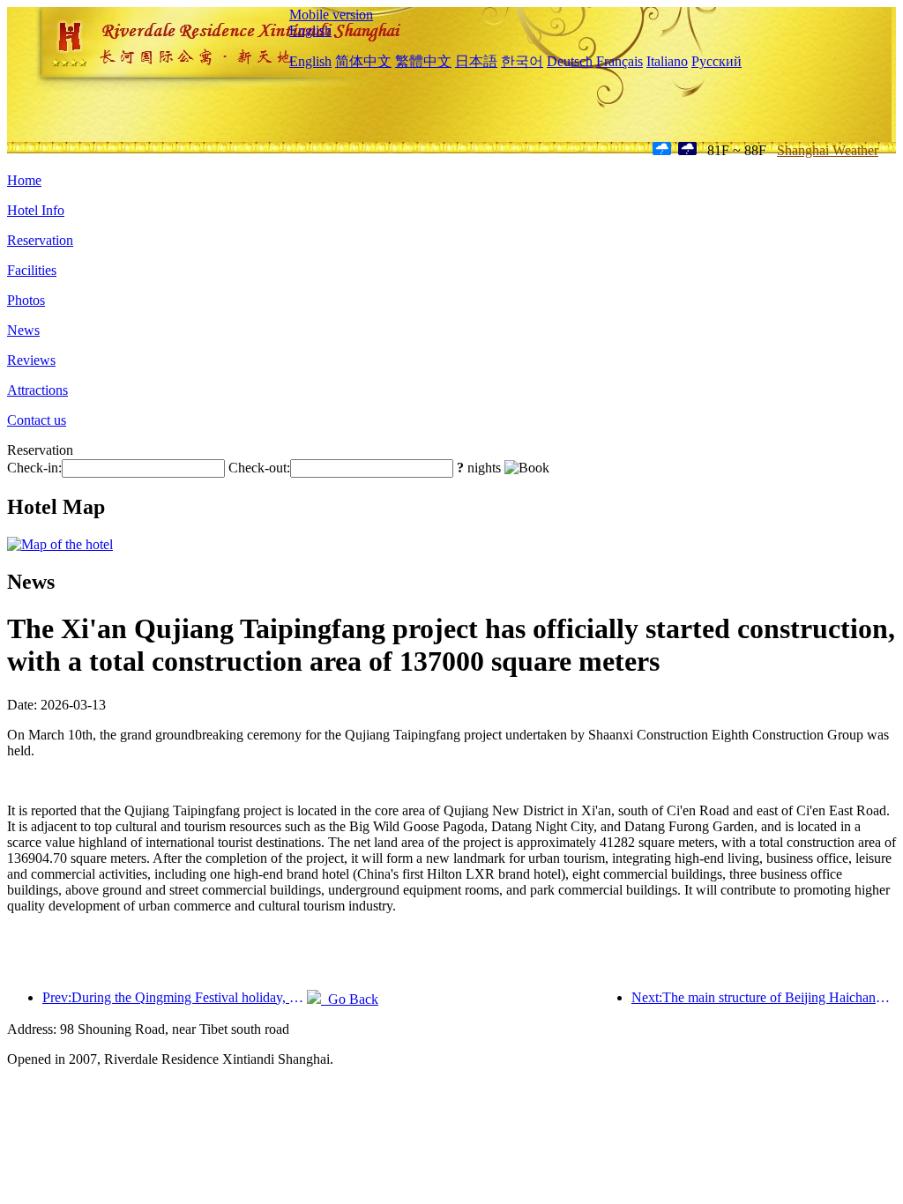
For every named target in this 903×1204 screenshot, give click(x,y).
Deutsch (570, 61)
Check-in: (34, 467)
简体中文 (363, 61)
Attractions (37, 390)
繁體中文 (423, 61)
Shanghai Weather (827, 150)
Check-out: (259, 467)
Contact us (36, 419)
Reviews (31, 360)
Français (619, 61)
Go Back (349, 999)
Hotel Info (35, 210)
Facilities (31, 270)
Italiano (667, 61)
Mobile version (331, 14)
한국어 (522, 61)
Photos (26, 300)
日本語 (476, 61)
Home (24, 180)
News (23, 330)
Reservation (40, 240)
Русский (716, 61)
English (310, 30)
